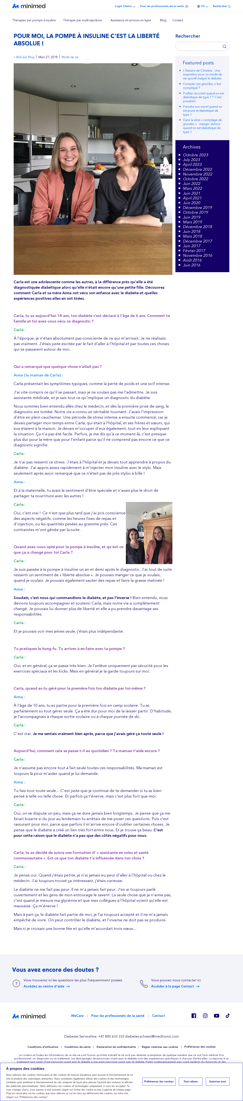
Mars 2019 (192, 222)
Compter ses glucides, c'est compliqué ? (202, 86)
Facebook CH (194, 1016)
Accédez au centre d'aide (44, 986)
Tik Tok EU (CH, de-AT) (228, 1016)
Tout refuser (191, 1081)
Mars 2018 (192, 236)
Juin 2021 (191, 193)
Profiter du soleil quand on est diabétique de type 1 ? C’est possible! (203, 97)
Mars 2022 (192, 188)
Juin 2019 (191, 217)
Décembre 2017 (197, 241)
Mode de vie (70, 57)
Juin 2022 (191, 183)
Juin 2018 (191, 231)
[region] (121, 20)
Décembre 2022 (197, 169)
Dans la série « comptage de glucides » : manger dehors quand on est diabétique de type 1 (202, 125)
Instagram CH (205, 1016)
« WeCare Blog (24, 57)
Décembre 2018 (197, 226)
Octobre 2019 (195, 212)
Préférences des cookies (200, 1047)
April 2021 (192, 198)
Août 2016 (192, 260)
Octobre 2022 (195, 179)
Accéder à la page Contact (172, 986)
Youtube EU (216, 1016)
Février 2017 (194, 250)
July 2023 (191, 159)
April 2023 (192, 164)
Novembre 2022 (197, 174)
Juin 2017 (191, 246)
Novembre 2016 (197, 255)
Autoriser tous (217, 1081)
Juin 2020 (191, 202)
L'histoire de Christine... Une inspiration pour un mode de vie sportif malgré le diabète (202, 74)
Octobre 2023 (195, 155)
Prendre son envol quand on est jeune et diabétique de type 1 (202, 110)
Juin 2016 (191, 265)
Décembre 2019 (197, 207)
